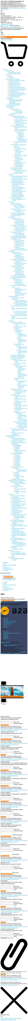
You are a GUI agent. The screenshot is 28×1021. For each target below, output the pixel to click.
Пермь (14, 1019)
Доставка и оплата (8, 569)
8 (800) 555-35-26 (5, 25)
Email (15, 889)
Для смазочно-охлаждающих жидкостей (19, 503)
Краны (11, 550)
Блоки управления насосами (17, 80)
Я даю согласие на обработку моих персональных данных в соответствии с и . (14, 728)
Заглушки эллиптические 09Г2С (21, 148)
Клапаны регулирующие (18, 543)
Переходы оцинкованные (19, 237)
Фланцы (11, 321)
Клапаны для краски (17, 524)
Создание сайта (5, 606)
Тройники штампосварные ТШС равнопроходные (21, 293)
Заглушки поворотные (18, 116)
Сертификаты (7, 568)
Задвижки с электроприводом (17, 444)
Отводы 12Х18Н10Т (17, 204)
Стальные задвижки (17, 482)
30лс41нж (17, 454)
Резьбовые (18, 402)
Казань (10, 1019)
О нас (4, 563)
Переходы (12, 217)
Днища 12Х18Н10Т (17, 113)
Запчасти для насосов (15, 83)
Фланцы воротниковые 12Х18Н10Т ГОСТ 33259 (22, 340)
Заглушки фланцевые (18, 125)
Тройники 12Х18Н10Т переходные (20, 261)
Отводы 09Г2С (16, 203)
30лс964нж (18, 458)
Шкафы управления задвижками (20, 451)
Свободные (18, 327)
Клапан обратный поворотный (16, 512)
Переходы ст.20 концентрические (19, 242)
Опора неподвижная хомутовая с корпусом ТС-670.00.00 (18, 184)
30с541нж (17, 461)
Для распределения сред (19, 501)
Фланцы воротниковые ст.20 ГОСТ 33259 (22, 419)
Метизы (8, 75)
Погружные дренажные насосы (17, 88)
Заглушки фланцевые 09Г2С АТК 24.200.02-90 (21, 134)
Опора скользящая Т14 (18, 196)
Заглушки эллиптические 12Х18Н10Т (19, 151)
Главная (5, 562)
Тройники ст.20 (16, 278)
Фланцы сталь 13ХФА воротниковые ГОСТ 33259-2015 (21, 392)
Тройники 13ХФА (16, 266)
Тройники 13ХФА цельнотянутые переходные (19, 269)
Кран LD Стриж (16, 551)
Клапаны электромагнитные (17, 548)
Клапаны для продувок (18, 528)
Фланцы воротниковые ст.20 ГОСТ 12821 (22, 415)
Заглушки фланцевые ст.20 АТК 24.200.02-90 (22, 139)
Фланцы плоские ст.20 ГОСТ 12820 (22, 424)
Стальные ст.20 (19, 166)
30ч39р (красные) (22, 469)
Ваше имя (16, 722)
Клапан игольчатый (17, 510)
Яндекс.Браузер (21, 8)
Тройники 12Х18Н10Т (17, 259)
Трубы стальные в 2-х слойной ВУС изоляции (21, 301)
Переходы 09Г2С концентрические (19, 220)
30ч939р (17, 449)
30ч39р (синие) (22, 471)
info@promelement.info (6, 24)
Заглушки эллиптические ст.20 (20, 161)
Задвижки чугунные (17, 467)
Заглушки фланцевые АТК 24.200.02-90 (21, 130)
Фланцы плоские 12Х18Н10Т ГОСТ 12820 (22, 348)
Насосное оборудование (12, 79)
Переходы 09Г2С (16, 218)
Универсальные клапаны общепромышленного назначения (16, 101)
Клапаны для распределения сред (17, 530)
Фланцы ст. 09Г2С (17, 359)
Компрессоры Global (14, 72)
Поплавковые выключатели (17, 90)
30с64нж (17, 463)
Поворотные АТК (16, 168)
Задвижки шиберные (18, 479)
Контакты (6, 570)
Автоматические (19, 516)
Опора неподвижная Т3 (18, 181)
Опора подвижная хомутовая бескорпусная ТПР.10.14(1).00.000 (18, 191)
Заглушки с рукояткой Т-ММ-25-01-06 (21, 123)
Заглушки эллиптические (19, 144)
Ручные (17, 519)
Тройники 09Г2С (16, 252)
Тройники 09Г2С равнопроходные (19, 257)
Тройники (11, 251)
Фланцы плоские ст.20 (21, 422)
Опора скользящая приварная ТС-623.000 (18, 194)
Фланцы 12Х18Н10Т (17, 322)
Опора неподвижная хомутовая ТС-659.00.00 (18, 187)
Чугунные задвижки (17, 486)
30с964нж (17, 465)
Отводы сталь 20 (16, 215)
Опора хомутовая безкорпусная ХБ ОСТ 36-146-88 (19, 199)
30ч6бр (17, 472)
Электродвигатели (14, 97)
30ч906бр (17, 448)
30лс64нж (17, 456)
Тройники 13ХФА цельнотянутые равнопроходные (19, 273)
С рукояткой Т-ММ (17, 173)
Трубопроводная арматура (13, 435)
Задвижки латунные (17, 441)
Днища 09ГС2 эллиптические (19, 111)
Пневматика (9, 98)
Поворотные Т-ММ (17, 169)
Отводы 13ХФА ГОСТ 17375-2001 (20, 211)
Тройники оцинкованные (19, 277)
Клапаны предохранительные (17, 541)
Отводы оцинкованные (18, 214)
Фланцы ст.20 (15, 394)
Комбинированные (20, 517)
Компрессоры (10, 71)
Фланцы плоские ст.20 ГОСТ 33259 (22, 426)
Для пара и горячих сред (18, 498)
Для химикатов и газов (18, 505)
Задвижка (12, 437)
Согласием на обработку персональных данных (13, 729)
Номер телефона (18, 723)
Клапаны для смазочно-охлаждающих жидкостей (19, 533)
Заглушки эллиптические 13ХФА (21, 155)
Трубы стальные (13, 296)
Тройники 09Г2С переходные (19, 254)
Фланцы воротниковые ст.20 (20, 411)
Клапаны (11, 494)
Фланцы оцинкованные (18, 356)
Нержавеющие (19, 163)
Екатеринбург (4, 1019)
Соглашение (16, 653)
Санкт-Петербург (9, 1018)
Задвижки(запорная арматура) (17, 480)
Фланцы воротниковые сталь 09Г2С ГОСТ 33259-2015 (22, 375)
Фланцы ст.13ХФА (17, 389)
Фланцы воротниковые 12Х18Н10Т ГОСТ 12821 (22, 335)
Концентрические (20, 240)
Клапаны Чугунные (17, 546)
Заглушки (11, 114)
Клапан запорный (17, 506)
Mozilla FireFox (4, 9)
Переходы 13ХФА (17, 232)
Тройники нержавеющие (18, 275)
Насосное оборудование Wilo (17, 87)
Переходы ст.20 (16, 239)
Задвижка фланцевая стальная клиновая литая (18, 439)
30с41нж (17, 460)
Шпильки (11, 77)
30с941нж (17, 446)
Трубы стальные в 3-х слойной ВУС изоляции (21, 303)
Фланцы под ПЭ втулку (18, 357)
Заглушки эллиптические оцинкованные (19, 158)
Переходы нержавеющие (19, 236)
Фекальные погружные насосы (17, 94)
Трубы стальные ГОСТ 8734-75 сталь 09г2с (21, 313)
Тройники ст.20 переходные (19, 280)
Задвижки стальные (17, 453)
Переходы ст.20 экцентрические (19, 245)
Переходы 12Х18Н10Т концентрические (21, 227)
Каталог (5, 69)
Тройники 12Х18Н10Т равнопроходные (20, 264)
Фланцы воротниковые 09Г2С (21, 365)
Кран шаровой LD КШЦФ (19, 553)
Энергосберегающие (15, 103)
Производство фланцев (9, 565)
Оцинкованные (19, 165)
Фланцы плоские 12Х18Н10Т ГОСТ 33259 (22, 352)
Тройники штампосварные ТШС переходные (21, 289)
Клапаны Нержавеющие (18, 539)
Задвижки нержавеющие (19, 442)
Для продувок (16, 499)
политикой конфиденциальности (10, 985)
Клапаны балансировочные (19, 514)
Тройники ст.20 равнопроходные (19, 283)
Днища (11, 107)
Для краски (15, 497)
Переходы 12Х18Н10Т (18, 225)
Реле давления (13, 91)
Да (1, 16)
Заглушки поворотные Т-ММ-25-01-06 (21, 120)
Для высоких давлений (18, 495)
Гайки (10, 76)
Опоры (11, 174)
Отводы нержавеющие (18, 213)
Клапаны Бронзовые (17, 520)
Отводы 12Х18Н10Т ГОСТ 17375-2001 (20, 206)
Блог (4, 566)
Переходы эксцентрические (19, 247)
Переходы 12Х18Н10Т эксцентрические (21, 230)
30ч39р (17, 468)
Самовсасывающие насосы (16, 92)
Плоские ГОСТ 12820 (20, 326)
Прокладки (12, 557)
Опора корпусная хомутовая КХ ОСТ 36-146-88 (19, 179)
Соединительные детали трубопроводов (13, 105)
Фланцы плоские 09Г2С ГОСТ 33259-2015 (22, 386)
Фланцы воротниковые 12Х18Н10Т (19, 330)
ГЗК (16, 487)
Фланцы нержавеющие (18, 355)
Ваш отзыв (16, 872)
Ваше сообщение (17, 835)
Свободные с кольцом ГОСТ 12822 (21, 406)
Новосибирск (18, 1018)
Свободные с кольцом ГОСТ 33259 (21, 409)
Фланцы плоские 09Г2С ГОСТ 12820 (22, 382)
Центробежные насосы (15, 95)
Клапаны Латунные (17, 538)
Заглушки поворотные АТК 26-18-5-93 (21, 118)
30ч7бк (17, 473)
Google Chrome (12, 8)
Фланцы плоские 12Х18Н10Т (19, 344)
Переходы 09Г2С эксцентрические (19, 223)
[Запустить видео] (4, 683)
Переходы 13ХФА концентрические (19, 234)
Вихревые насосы (14, 82)
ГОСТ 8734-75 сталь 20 (21, 311)
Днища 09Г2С (15, 109)
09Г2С (16, 146)
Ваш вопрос (16, 854)
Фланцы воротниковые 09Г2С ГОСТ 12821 (22, 369)
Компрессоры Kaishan (15, 73)
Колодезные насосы (14, 84)
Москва (3, 1018)
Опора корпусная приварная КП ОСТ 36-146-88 (19, 176)
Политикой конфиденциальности (9, 730)
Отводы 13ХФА (16, 209)
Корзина (5, 620)
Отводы (11, 202)
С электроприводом (20, 545)
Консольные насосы (14, 86)
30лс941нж (18, 457)
